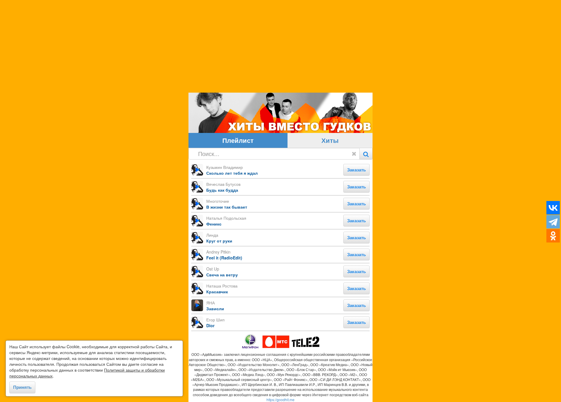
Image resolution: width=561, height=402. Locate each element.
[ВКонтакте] (553, 207)
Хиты (330, 140)
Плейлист (238, 140)
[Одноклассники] (553, 235)
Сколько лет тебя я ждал (232, 173)
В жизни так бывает (226, 206)
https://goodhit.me (280, 399)
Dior (210, 325)
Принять (22, 387)
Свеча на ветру (222, 274)
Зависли (215, 308)
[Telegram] (553, 221)
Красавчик (217, 291)
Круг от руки (219, 240)
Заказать (356, 170)
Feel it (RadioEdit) (224, 257)
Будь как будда (222, 190)
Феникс (213, 223)
